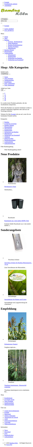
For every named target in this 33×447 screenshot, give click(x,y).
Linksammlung (8, 437)
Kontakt (6, 26)
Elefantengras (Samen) (11, 344)
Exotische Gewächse (10, 123)
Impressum (7, 414)
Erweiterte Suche (9, 399)
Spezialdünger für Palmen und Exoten (15, 299)
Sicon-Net (9, 444)
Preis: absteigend (9, 85)
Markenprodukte (9, 404)
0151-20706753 (9, 30)
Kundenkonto (8, 398)
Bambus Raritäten (13, 46)
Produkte (4, 19)
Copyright (7, 422)
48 (2, 90)
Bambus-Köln (14, 443)
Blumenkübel (8, 51)
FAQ (5, 433)
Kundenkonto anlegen (10, 4)
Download (7, 432)
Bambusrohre (12, 56)
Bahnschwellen (8, 138)
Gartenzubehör (8, 53)
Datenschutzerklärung (10, 420)
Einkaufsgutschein (9, 143)
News (6, 430)
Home (6, 37)
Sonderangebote (9, 80)
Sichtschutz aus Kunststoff (15, 60)
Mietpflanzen (12, 48)
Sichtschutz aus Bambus (15, 58)
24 (5, 96)
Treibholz (7, 137)
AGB (6, 419)
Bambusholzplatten (9, 140)
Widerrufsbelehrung (10, 424)
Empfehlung (4, 73)
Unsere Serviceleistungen (11, 411)
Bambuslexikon (8, 435)
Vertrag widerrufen (9, 416)
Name (6, 77)
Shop (5, 38)
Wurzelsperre (12, 55)
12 (5, 95)
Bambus (6, 40)
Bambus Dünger (9, 50)
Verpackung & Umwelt (11, 417)
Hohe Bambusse (13, 43)
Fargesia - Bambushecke (15, 41)
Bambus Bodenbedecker (15, 45)
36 (5, 98)
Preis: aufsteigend (9, 83)
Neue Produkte (8, 78)
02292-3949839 (9, 29)
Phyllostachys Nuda (10, 186)
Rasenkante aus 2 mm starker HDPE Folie (16, 221)
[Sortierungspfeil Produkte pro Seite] (4, 90)
